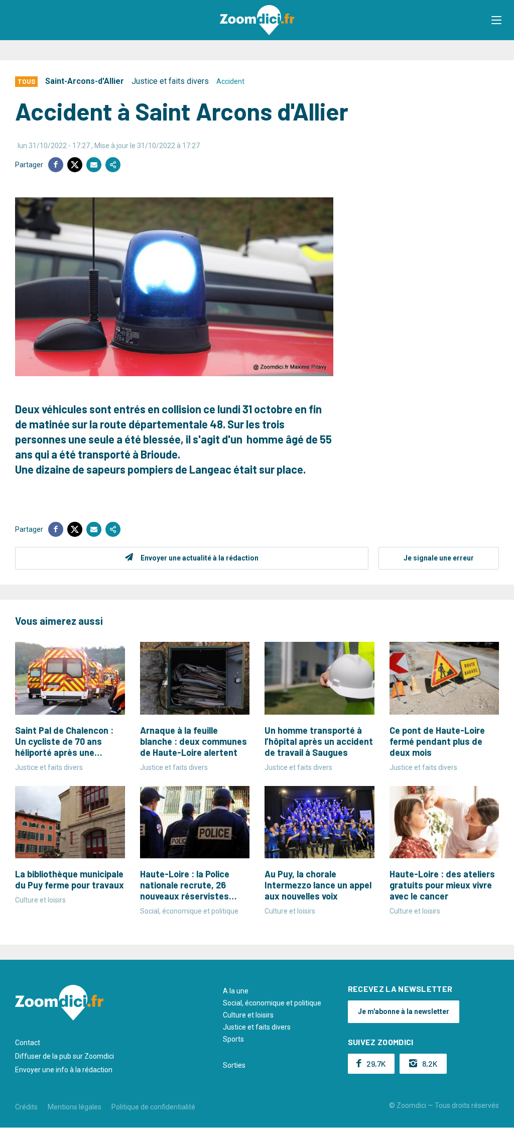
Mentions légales (74, 1107)
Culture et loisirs (248, 1015)
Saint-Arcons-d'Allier (84, 81)
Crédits (26, 1107)
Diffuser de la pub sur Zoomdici (64, 1056)
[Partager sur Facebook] (55, 164)
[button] (496, 20)
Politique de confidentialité (153, 1107)
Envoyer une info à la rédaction (63, 1070)
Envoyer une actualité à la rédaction (200, 558)
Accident (230, 81)
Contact (27, 1043)
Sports (233, 1039)
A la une (235, 991)
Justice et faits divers (170, 81)
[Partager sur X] (74, 164)
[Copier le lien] (112, 164)
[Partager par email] (93, 164)
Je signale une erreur (439, 558)
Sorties (234, 1065)
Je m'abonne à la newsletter (403, 1011)
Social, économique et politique (272, 1003)
